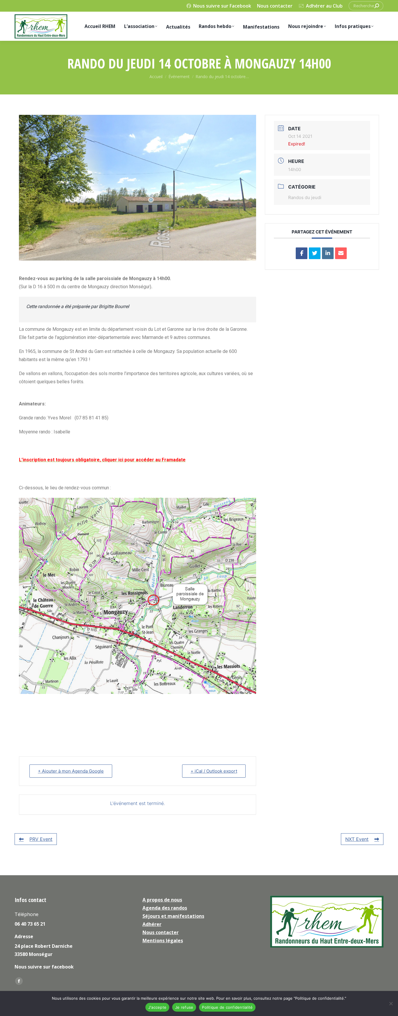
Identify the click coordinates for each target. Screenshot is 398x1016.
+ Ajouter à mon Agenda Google (71, 771)
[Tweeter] (314, 253)
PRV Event (40, 839)
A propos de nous (162, 900)
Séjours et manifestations (173, 916)
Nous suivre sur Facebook (222, 6)
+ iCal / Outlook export (214, 771)
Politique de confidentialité (227, 1007)
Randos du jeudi (304, 197)
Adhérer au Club (324, 6)
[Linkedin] (328, 253)
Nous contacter (275, 6)
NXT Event (357, 839)
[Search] (376, 5)
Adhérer (151, 924)
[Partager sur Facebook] (301, 253)
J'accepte (157, 1007)
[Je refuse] (391, 1003)
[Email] (341, 253)
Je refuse (184, 1007)
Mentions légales (162, 940)
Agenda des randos (164, 908)
